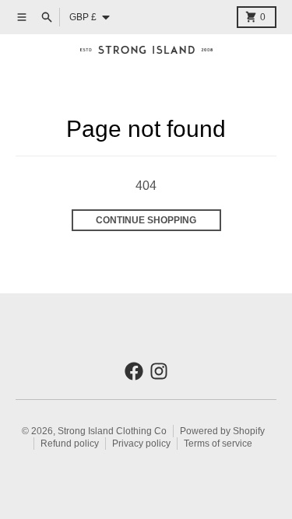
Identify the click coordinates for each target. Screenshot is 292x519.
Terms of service (218, 443)
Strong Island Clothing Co (112, 431)
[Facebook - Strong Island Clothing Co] (134, 371)
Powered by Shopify (222, 431)
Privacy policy (141, 443)
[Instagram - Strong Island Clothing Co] (159, 371)
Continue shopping (146, 220)
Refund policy (69, 443)
